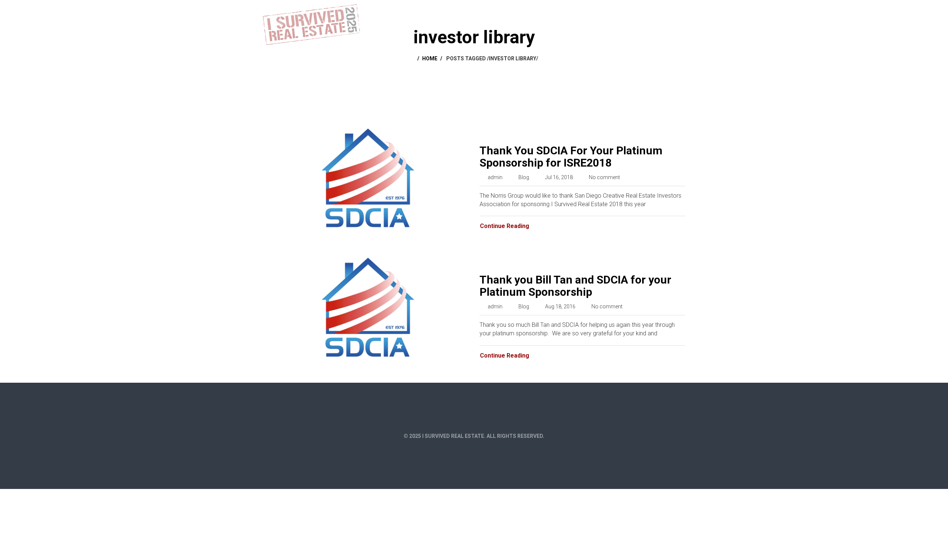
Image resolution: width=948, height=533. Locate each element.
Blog (523, 177)
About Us (563, 12)
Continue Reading (504, 225)
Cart (593, 12)
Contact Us (664, 12)
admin (495, 177)
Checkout (624, 12)
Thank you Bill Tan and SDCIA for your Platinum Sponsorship (575, 285)
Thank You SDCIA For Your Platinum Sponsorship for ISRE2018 (571, 156)
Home (532, 12)
